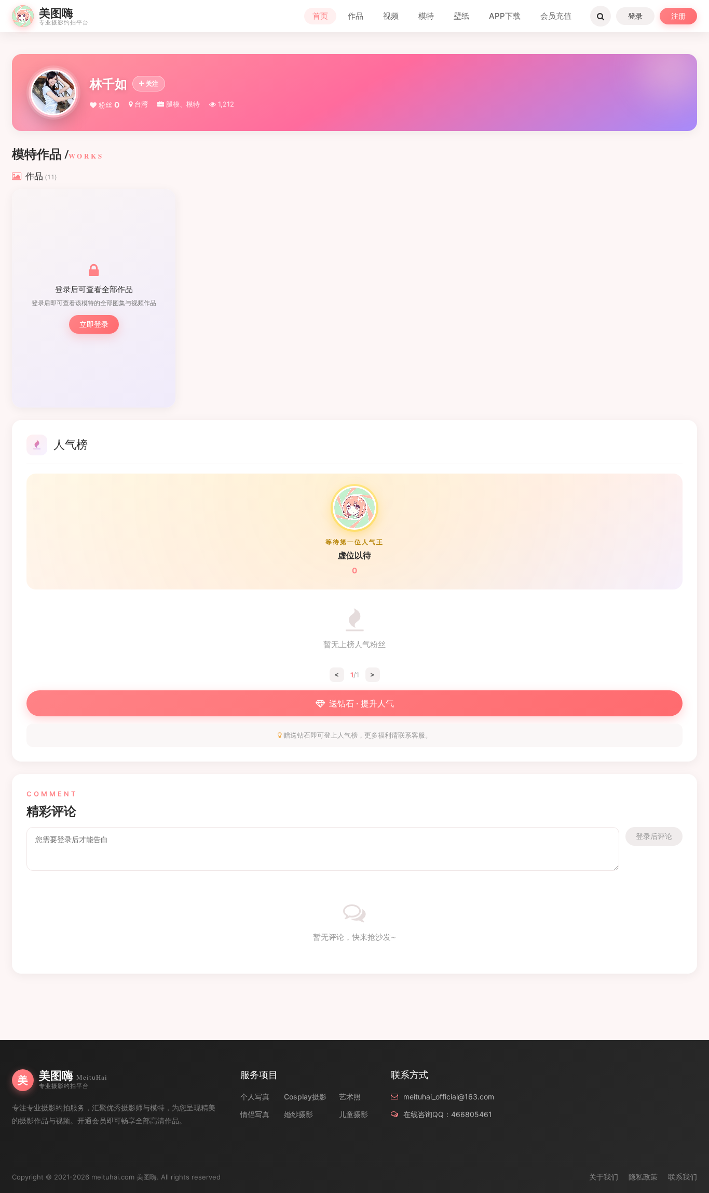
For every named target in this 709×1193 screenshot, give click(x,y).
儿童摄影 (353, 1114)
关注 (152, 83)
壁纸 (461, 16)
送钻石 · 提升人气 (361, 703)
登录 (635, 15)
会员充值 (555, 16)
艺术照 (350, 1096)
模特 (426, 16)
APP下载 (505, 16)
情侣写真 (254, 1114)
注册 (678, 15)
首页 (320, 16)
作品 (355, 16)
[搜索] (600, 16)
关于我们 (603, 1176)
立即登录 (93, 324)
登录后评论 (654, 836)
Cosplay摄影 (305, 1096)
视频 (391, 16)
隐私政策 (643, 1176)
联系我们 (682, 1176)
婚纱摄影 (298, 1114)
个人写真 (254, 1096)
